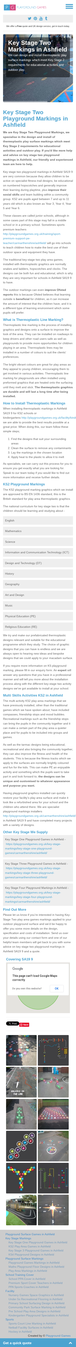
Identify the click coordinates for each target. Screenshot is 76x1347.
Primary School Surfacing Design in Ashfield (36, 1303)
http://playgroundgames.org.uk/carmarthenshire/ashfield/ (39, 815)
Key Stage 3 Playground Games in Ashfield (36, 1250)
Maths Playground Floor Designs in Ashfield (36, 1266)
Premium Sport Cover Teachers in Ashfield (36, 1283)
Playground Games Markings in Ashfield (34, 1262)
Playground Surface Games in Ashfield (30, 1234)
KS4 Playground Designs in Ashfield (31, 1254)
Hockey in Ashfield (20, 1331)
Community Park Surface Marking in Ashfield (37, 1307)
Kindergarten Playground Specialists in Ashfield (39, 1315)
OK (57, 988)
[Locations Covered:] (5, 6)
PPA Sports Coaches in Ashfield (29, 1287)
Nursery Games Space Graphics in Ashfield (36, 1295)
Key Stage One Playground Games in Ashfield (38, 1242)
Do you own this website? (27, 988)
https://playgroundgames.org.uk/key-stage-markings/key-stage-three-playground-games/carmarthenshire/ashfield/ (33, 872)
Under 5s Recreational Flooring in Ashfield (35, 1299)
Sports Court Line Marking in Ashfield (32, 1323)
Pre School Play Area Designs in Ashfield (34, 1311)
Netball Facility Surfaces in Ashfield (31, 1327)
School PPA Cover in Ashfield (27, 1278)
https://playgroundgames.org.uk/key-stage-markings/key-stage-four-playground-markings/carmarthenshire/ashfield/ (33, 897)
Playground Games (58, 1335)
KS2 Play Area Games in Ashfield (30, 1246)
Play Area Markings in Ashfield (28, 1270)
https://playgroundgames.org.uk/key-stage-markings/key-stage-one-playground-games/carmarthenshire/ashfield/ (33, 848)
